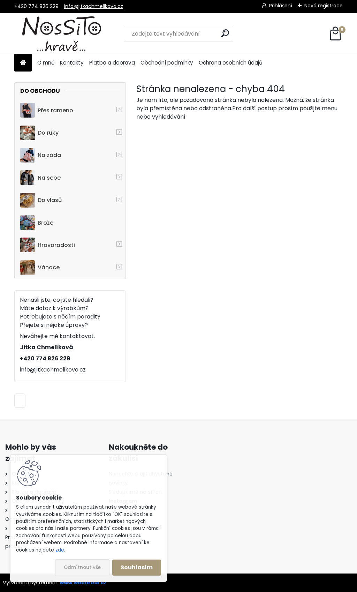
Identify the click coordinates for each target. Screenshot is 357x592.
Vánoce (49, 267)
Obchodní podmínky (166, 62)
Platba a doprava (112, 62)
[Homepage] (23, 63)
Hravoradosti (56, 245)
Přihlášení (280, 5)
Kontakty (72, 62)
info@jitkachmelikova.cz (93, 6)
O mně (45, 62)
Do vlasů (50, 200)
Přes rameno (55, 110)
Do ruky (48, 133)
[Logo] (62, 33)
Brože (45, 223)
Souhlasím (137, 567)
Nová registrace (323, 5)
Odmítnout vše (82, 567)
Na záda (49, 155)
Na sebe (49, 178)
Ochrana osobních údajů (231, 62)
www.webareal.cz (83, 582)
